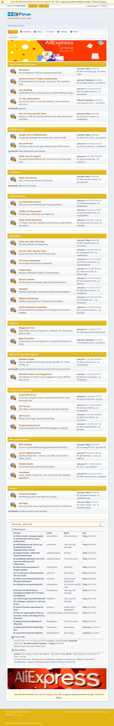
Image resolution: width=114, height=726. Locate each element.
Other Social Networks (30, 219)
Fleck (100, 399)
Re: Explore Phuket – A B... (87, 505)
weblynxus (80, 659)
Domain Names (26, 279)
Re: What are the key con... (87, 362)
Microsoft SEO (26, 143)
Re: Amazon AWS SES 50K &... (88, 223)
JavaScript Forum (27, 394)
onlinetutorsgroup (84, 507)
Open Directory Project (27, 186)
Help (66, 712)
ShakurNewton (82, 365)
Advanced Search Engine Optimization (38, 78)
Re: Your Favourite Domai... (87, 281)
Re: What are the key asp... (87, 71)
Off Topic (23, 503)
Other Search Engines (30, 156)
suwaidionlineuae (83, 265)
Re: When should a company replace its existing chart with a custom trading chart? (28, 539)
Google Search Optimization (33, 134)
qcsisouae (81, 313)
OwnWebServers (53, 633)
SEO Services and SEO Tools (32, 113)
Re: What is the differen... (86, 417)
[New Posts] (13, 71)
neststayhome (82, 182)
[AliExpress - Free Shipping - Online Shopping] (57, 60)
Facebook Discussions (30, 201)
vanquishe (72, 641)
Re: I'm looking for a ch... (86, 447)
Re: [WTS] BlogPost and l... (87, 243)
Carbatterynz (82, 293)
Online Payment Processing (33, 307)
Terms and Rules (94, 712)
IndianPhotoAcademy (55, 613)
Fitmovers (80, 284)
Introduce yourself (26, 511)
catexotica (102, 137)
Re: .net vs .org (82, 467)
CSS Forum (66, 369)
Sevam (41, 659)
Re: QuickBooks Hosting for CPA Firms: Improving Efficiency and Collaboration (29, 561)
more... (104, 1)
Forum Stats (19, 637)
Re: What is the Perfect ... (86, 137)
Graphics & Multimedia (27, 369)
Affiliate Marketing (28, 298)
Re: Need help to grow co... (87, 290)
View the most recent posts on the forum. (30, 646)
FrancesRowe (52, 627)
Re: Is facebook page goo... (87, 203)
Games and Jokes (40, 511)
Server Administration (30, 452)
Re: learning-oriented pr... (86, 408)
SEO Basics (24, 69)
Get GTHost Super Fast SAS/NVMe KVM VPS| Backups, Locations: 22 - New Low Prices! (29, 601)
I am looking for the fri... (86, 103)
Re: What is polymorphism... (87, 427)
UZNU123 (101, 83)
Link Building (25, 90)
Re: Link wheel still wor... (86, 83)
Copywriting (25, 269)
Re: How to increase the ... (87, 159)
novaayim (30, 662)
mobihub (80, 458)
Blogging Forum (27, 327)
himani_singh (82, 274)
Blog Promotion (26, 338)
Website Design (26, 359)
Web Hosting (25, 444)
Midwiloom (51, 598)
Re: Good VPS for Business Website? (28, 633)
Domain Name (26, 463)
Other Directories (28, 177)
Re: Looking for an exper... (86, 116)
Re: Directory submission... (87, 262)
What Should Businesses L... (87, 91)
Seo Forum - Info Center (22, 524)
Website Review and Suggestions (35, 374)
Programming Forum (29, 425)
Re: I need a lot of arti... (85, 271)
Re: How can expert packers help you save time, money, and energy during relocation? (28, 615)
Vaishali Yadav (52, 567)
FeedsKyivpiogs (20, 662)
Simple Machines (24, 712)
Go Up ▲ (105, 712)
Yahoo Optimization (26, 151)
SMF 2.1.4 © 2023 (12, 712)
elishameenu (82, 94)
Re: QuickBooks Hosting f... (87, 495)
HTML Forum (56, 369)
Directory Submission (29, 260)
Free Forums (18, 715)
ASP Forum (24, 415)
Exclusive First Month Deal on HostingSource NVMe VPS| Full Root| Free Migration (28, 593)
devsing (35, 659)
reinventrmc (81, 246)
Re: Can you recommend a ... (88, 310)
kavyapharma (52, 621)
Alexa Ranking (39, 151)
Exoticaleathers (83, 215)
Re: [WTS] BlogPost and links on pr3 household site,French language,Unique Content (28, 547)
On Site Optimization (29, 98)
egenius (103, 476)
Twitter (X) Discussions (30, 211)
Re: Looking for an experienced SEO (28, 584)
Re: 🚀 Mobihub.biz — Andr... (88, 456)
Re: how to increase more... (87, 213)
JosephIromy (50, 659)
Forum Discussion (28, 493)
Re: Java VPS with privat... (86, 399)
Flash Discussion (43, 369)
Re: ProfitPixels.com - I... (86, 300)
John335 (94, 467)
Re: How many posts (84, 332)
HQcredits (81, 225)
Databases (24, 472)
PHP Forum (24, 406)
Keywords (22, 108)
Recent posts (19, 529)
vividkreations (82, 119)
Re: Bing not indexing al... (86, 146)
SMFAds (8, 715)
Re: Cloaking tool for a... (86, 252)
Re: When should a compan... (88, 179)
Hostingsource (52, 590)
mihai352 (101, 103)
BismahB (80, 429)
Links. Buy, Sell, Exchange (31, 241)
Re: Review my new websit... (87, 377)
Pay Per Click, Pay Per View (32, 251)
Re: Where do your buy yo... (87, 476)
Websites (23, 288)
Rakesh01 (102, 146)
